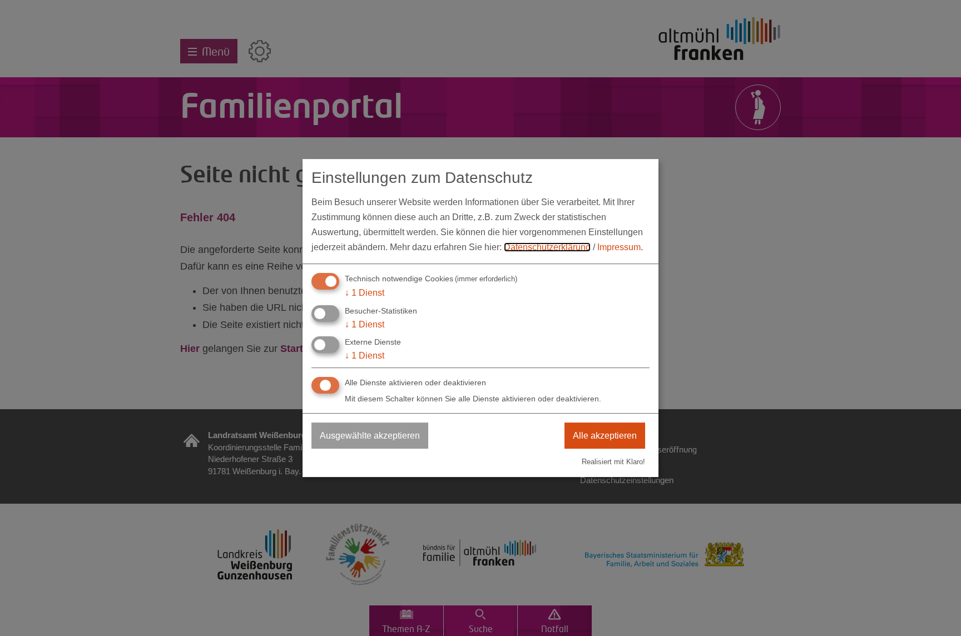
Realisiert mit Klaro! (613, 462)
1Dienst (364, 292)
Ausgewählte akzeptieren (370, 435)
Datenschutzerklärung (547, 247)
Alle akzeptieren (605, 435)
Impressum (619, 247)
